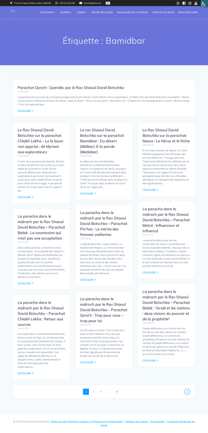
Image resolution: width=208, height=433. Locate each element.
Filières (65, 12)
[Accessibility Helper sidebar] (204, 3)
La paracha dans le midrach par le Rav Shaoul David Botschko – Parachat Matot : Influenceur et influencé (166, 220)
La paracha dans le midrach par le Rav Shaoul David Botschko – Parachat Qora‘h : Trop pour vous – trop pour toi (103, 310)
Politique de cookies (136, 421)
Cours (81, 12)
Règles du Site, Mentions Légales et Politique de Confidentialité (87, 421)
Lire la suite (24, 110)
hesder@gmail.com (92, 3)
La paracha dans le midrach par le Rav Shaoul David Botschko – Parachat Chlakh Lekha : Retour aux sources (41, 313)
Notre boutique (102, 12)
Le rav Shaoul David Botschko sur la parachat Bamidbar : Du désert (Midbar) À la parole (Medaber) (102, 141)
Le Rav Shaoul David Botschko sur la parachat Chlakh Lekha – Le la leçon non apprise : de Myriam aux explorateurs (40, 141)
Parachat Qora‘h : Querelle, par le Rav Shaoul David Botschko (71, 87)
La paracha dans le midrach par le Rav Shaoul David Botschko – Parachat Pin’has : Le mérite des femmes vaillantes (103, 223)
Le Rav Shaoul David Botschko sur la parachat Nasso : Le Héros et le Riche (166, 135)
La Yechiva (47, 12)
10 (117, 391)
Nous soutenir (188, 12)
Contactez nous (163, 12)
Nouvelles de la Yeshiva (132, 12)
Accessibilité (157, 421)
